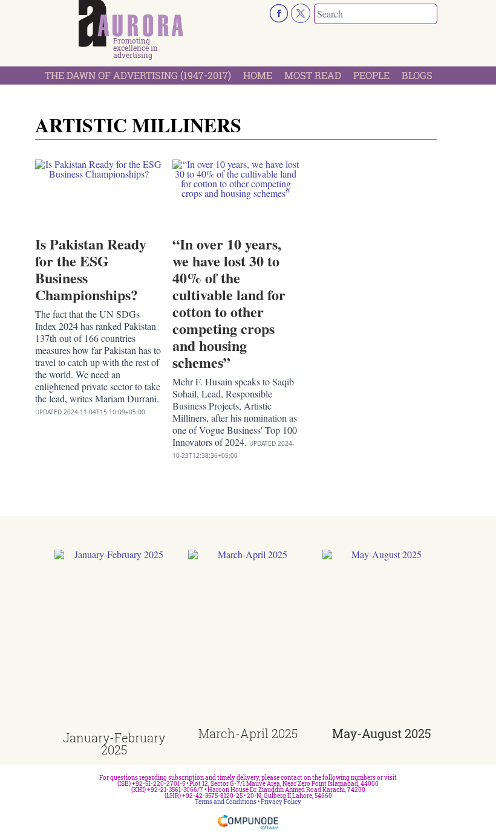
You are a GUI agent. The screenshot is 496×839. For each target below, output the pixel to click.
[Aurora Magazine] (131, 23)
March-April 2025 (248, 733)
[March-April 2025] (247, 638)
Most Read (312, 75)
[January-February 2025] (114, 640)
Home (257, 75)
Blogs (417, 75)
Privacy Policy (281, 802)
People (371, 75)
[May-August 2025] (382, 638)
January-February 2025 (114, 743)
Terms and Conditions (225, 802)
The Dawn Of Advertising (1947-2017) (138, 75)
